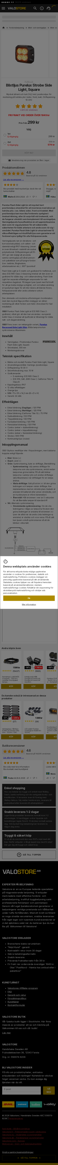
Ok (29, 598)
